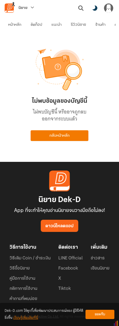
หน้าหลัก (14, 25)
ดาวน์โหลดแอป (59, 226)
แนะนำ (56, 25)
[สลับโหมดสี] (95, 8)
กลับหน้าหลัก (59, 135)
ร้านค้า (100, 25)
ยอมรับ (100, 314)
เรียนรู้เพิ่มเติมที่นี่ (25, 317)
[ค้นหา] (81, 8)
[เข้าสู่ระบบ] (108, 8)
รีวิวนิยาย (78, 25)
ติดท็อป (36, 25)
